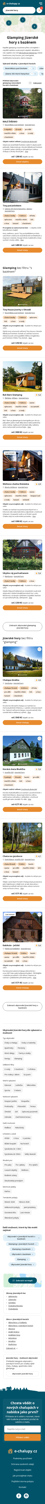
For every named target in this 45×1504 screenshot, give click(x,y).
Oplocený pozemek (30, 1111)
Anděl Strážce (13, 1332)
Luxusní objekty (10, 1170)
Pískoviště (22, 1106)
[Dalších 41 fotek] (22, 838)
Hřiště (6, 1138)
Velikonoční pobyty (12, 1207)
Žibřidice (8, 398)
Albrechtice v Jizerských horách (20, 1325)
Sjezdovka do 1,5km (12, 1149)
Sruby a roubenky (29, 1042)
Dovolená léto (10, 1212)
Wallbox (7, 1127)
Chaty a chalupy (10, 1042)
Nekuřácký (19, 1127)
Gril (16, 1111)
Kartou (7, 1191)
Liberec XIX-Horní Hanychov (18, 74)
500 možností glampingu (28, 53)
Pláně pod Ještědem (12, 948)
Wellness (24, 1170)
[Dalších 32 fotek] (22, 103)
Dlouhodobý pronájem (13, 1180)
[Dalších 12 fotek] (22, 187)
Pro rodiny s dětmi (11, 1074)
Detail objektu (22, 161)
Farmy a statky (25, 1053)
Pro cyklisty (20, 1165)
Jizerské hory (30, 125)
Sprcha (7, 1090)
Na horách (24, 1143)
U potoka (26, 1138)
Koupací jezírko (10, 1101)
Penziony (21, 1048)
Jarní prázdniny (30, 1207)
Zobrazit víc (11, 1348)
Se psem (27, 1074)
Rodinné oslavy (10, 1175)
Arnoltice (12, 1341)
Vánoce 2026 (24, 1202)
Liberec (29, 209)
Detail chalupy (22, 722)
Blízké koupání (10, 1143)
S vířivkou (31, 1069)
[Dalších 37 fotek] (22, 751)
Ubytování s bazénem (21, 1254)
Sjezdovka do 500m (12, 1154)
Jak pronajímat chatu (22, 1475)
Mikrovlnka (31, 1085)
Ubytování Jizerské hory (21, 1264)
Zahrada (7, 1117)
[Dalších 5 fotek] (22, 291)
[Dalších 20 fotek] (22, 555)
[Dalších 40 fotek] (22, 661)
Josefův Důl (9, 772)
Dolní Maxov (9, 859)
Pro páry (7, 1165)
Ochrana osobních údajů (22, 1464)
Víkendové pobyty (11, 1218)
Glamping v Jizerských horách (21, 1244)
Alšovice (11, 1329)
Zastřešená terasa (23, 1117)
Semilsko (12, 1302)
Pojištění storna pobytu (23, 1481)
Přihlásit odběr (22, 1437)
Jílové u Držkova (11, 487)
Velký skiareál (30, 1154)
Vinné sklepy (9, 1053)
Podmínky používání (22, 1458)
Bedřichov (12, 1344)
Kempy (7, 1058)
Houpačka (25, 1101)
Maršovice (9, 576)
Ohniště (7, 1111)
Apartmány (8, 1048)
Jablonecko (12, 1296)
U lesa (16, 1138)
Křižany (15, 398)
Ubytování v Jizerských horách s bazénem (21, 1237)
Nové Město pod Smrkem (17, 68)
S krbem (17, 1090)
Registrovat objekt (22, 1470)
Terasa (33, 1106)
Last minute (25, 1212)
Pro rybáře (33, 1165)
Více (26, 151)
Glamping (18, 1058)
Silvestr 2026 (9, 1202)
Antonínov (12, 1338)
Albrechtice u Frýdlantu (17, 1322)
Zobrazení (37, 83)
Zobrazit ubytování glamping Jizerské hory (22, 626)
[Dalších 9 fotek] (22, 376)
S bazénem (18, 1069)
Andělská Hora (14, 1335)
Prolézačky (8, 1106)
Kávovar (7, 1085)
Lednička (18, 1085)
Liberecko (12, 1299)
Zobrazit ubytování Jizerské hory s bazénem (22, 1006)
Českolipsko (13, 1309)
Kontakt (22, 1487)
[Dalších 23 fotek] (22, 927)
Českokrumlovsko (15, 1306)
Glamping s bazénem (21, 1249)
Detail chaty (22, 250)
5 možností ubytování (29, 141)
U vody (7, 1069)
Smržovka (8, 683)
